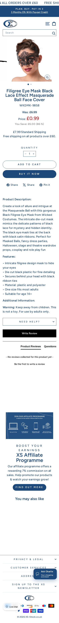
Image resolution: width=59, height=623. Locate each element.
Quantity (29, 147)
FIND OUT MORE (29, 487)
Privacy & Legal (29, 559)
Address (28, 576)
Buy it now (29, 173)
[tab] (31, 347)
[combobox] (29, 32)
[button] (29, 364)
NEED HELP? (29, 321)
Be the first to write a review (29, 364)
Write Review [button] (29, 333)
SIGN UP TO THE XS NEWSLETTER (28, 586)
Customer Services (29, 567)
